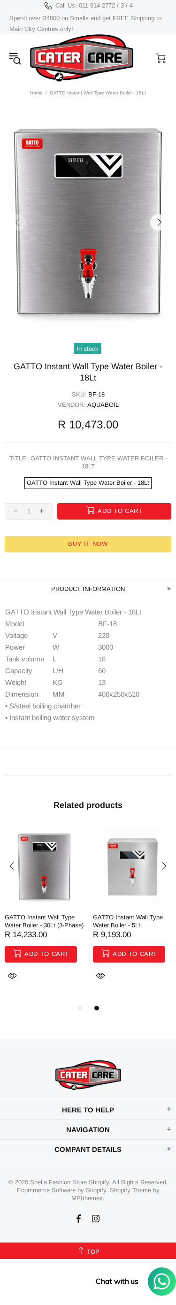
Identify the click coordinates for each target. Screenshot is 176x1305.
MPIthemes (87, 1198)
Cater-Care (81, 58)
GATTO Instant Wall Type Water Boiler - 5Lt (128, 921)
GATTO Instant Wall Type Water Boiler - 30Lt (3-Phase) (44, 921)
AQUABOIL (103, 404)
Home (36, 92)
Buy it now (88, 543)
